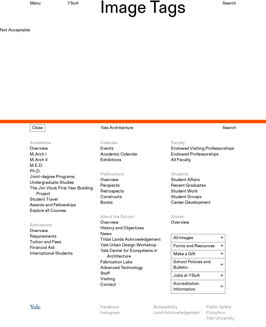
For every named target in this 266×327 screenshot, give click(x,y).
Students (179, 174)
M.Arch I (38, 154)
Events (106, 148)
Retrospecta (112, 191)
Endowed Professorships (195, 154)
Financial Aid (42, 248)
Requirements (43, 236)
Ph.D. (35, 171)
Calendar (109, 143)
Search (229, 3)
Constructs (111, 197)
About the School (117, 217)
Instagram (110, 313)
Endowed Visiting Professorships (202, 148)
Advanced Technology (121, 268)
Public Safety (218, 307)
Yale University (220, 318)
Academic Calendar (119, 154)
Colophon (215, 313)
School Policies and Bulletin (192, 265)
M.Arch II (39, 160)
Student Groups (186, 197)
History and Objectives (122, 228)
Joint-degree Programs (52, 177)
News (105, 234)
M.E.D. (36, 166)
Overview (39, 148)
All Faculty (181, 160)
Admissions (41, 225)
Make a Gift (184, 254)
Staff (105, 273)
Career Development (190, 202)
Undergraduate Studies (52, 183)
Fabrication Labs (116, 262)
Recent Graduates (188, 185)
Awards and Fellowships (53, 205)
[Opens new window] (35, 308)
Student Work (184, 191)
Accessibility (165, 307)
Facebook (109, 307)
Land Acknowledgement (176, 313)
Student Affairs (185, 180)
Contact (108, 285)
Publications (112, 174)
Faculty (178, 143)
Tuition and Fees (45, 242)
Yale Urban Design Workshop (128, 245)
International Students (51, 253)
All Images (183, 238)
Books (106, 202)
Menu (35, 3)
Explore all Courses (48, 211)
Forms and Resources (194, 246)
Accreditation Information (186, 287)
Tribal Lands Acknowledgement (130, 239)
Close (37, 128)
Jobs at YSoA (186, 276)
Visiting (107, 279)
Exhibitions (110, 160)
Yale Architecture (116, 128)
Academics (40, 143)
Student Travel (44, 199)
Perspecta (110, 185)
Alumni (177, 217)
